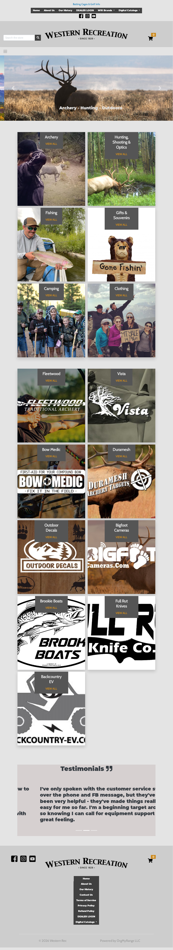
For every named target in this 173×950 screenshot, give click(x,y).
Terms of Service (86, 900)
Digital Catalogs (128, 10)
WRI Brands (105, 10)
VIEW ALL (51, 143)
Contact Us (86, 895)
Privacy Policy (86, 905)
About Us (49, 10)
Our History (65, 10)
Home (36, 10)
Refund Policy (86, 911)
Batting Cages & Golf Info (86, 4)
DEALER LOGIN (85, 10)
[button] (13, 88)
